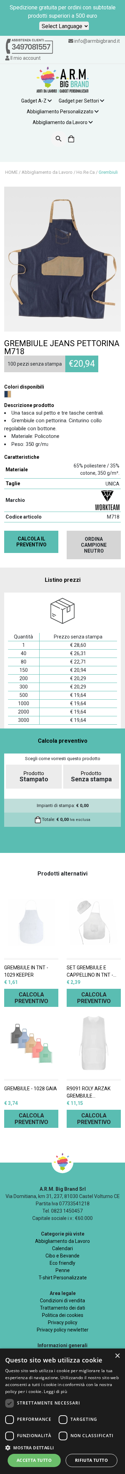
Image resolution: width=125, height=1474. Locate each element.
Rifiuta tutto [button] (91, 1460)
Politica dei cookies (62, 1315)
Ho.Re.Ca (85, 172)
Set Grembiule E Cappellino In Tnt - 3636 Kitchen (90, 972)
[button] (62, 1447)
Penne (63, 1270)
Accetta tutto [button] (34, 1460)
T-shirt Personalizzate (63, 1277)
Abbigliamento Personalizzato (60, 111)
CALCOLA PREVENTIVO (31, 997)
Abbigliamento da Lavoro (60, 122)
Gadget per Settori (79, 101)
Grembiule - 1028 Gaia (30, 1088)
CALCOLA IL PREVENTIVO (31, 541)
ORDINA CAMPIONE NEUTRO (94, 545)
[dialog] (62, 1411)
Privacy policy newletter (63, 1330)
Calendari (62, 1248)
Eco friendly (62, 1263)
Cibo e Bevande (62, 1256)
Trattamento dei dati (62, 1308)
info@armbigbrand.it (97, 41)
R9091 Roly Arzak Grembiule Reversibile (88, 1093)
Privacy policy (62, 1322)
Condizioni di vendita (62, 1300)
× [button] (117, 1356)
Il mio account (25, 58)
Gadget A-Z (34, 101)
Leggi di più (55, 1391)
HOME (11, 172)
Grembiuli (108, 172)
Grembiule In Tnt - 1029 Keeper (26, 971)
